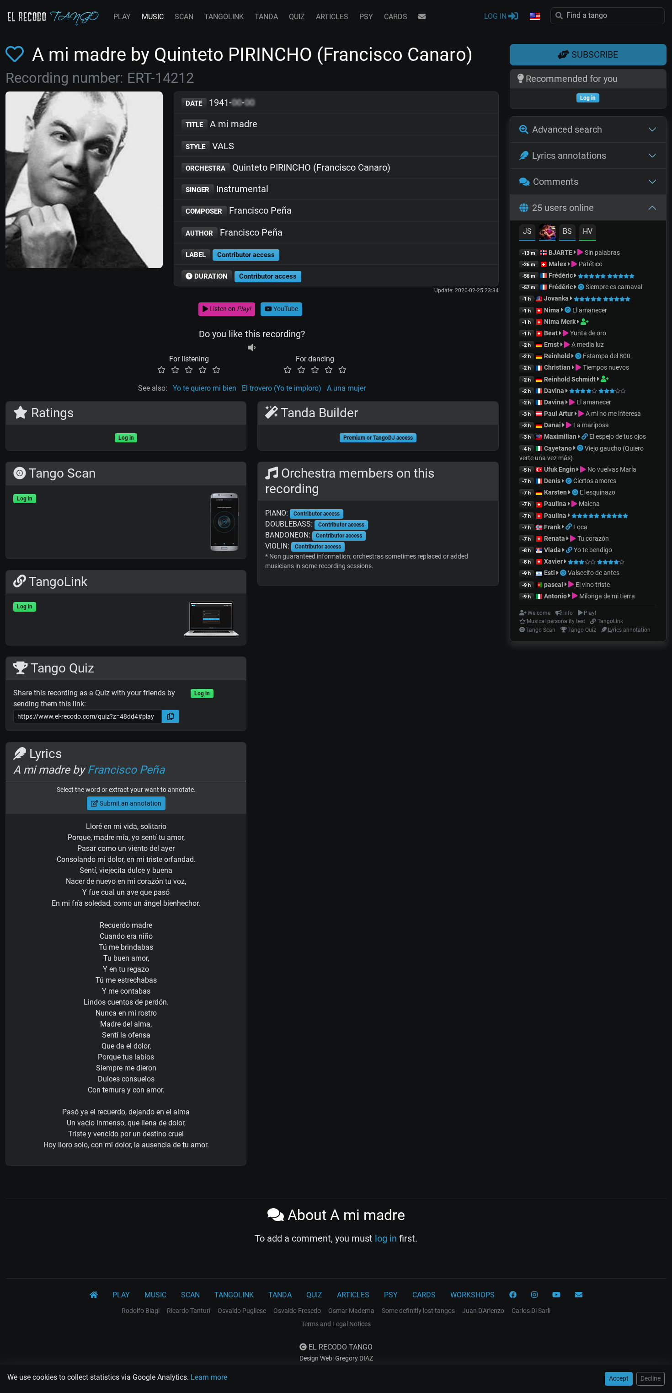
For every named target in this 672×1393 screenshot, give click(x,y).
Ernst (551, 344)
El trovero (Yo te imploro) (281, 388)
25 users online (563, 207)
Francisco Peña (239, 210)
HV (587, 231)
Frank (552, 527)
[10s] (252, 348)
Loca (580, 527)
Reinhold (557, 356)
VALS (210, 145)
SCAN (184, 16)
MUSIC (153, 16)
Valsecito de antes (593, 572)
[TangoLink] (585, 436)
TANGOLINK (224, 16)
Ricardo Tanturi (188, 1310)
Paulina (555, 503)
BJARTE (560, 252)
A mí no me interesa (612, 413)
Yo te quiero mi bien (204, 388)
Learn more (209, 1377)
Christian (557, 367)
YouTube (285, 308)
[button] (534, 17)
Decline (650, 1378)
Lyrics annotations (569, 155)
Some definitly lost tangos (418, 1310)
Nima (552, 310)
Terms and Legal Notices (336, 1324)
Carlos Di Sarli (531, 1310)
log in (386, 1238)
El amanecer (589, 310)
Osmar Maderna (351, 1310)
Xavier (554, 561)
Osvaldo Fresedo (297, 1310)
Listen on (229, 308)
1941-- (220, 102)
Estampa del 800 (606, 356)
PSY (366, 16)
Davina (554, 390)
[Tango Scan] (582, 286)
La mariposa (590, 425)
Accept (619, 1378)
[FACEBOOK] (513, 1295)
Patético (589, 264)
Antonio (555, 596)
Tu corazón (592, 538)
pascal (553, 584)
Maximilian (560, 436)
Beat (551, 333)
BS (567, 231)
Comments (555, 181)
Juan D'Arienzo (483, 1310)
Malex (557, 264)
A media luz (586, 344)
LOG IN (496, 16)
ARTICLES (332, 16)
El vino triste (591, 584)
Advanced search (567, 129)
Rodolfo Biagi (141, 1310)
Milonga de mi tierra (606, 596)
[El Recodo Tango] (93, 1295)
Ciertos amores (594, 480)
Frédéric (561, 275)
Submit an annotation (129, 803)
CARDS (395, 16)
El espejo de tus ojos (617, 436)
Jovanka (556, 298)
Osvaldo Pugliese (242, 1310)
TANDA (266, 16)
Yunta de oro (587, 333)
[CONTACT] (422, 17)
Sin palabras (601, 252)
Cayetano (558, 448)
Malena (588, 503)
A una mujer (346, 388)
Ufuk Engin (559, 469)
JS (527, 231)
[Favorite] (16, 54)
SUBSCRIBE (593, 54)
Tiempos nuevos (605, 367)
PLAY (122, 16)
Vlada (552, 550)
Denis (552, 480)
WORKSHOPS (472, 1295)
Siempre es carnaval (614, 286)
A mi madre (221, 123)
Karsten (555, 492)
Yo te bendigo (593, 550)
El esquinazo (597, 492)
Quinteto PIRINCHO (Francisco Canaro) (288, 167)
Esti (549, 572)
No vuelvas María (611, 469)
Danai (552, 425)
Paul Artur (558, 413)
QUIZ (297, 16)
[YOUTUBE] (556, 1295)
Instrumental (227, 188)
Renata (554, 538)
